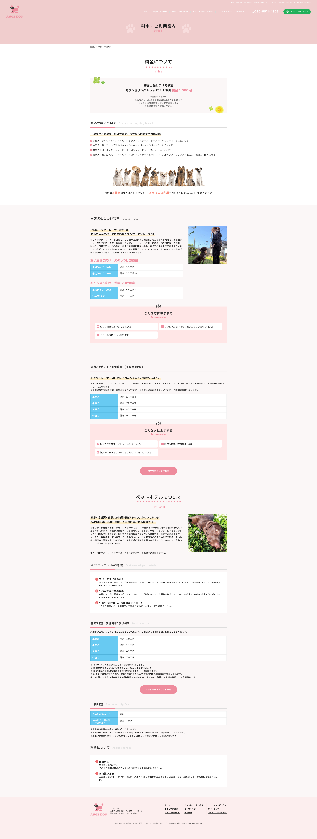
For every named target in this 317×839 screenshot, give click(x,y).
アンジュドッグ (155, 823)
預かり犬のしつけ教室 (158, 471)
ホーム (146, 11)
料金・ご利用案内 (180, 11)
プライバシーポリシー (217, 812)
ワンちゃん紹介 (225, 11)
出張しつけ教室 (160, 11)
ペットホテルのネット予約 (158, 689)
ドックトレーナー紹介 (203, 11)
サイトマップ (213, 809)
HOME (92, 47)
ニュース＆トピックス (217, 805)
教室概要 (240, 11)
